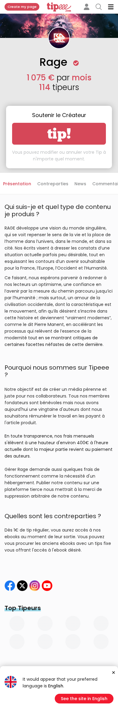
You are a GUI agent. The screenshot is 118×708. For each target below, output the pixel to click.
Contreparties (52, 184)
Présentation (17, 184)
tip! (59, 134)
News (80, 184)
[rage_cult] (34, 585)
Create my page (22, 6)
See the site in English (84, 699)
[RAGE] (22, 585)
